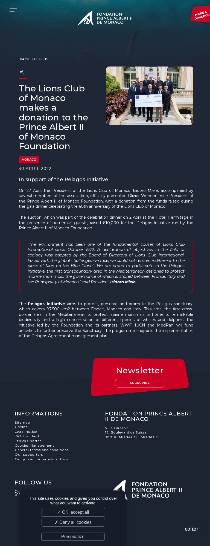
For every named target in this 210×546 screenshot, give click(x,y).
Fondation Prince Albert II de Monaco (105, 19)
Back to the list (34, 59)
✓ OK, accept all (73, 512)
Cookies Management (34, 445)
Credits (21, 427)
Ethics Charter (28, 441)
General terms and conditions (42, 450)
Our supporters (29, 454)
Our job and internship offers (41, 459)
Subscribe (140, 383)
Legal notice (26, 431)
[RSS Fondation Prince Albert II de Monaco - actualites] (20, 493)
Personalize (72, 536)
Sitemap (22, 422)
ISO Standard (27, 436)
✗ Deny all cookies (73, 522)
